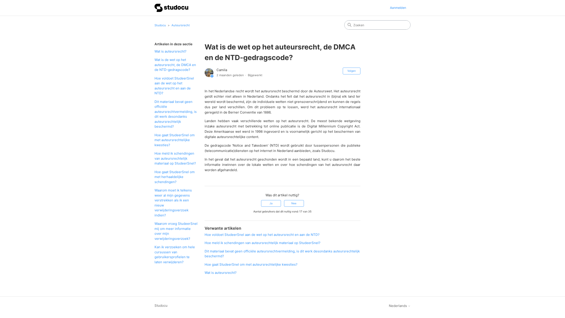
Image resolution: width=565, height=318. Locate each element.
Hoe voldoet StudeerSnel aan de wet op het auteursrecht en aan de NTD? (174, 85)
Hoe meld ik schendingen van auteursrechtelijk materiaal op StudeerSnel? (175, 158)
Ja (271, 203)
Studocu (160, 25)
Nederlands (398, 306)
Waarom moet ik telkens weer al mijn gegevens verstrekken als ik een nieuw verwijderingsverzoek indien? (173, 202)
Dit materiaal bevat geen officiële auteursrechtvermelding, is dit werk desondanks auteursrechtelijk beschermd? (175, 114)
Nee (293, 203)
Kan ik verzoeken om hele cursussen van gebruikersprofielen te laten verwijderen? (174, 254)
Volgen (351, 70)
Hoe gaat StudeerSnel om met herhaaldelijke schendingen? (174, 177)
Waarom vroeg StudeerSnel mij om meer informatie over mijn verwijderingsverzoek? (176, 231)
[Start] (171, 8)
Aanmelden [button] (398, 7)
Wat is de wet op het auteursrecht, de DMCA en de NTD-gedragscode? (175, 65)
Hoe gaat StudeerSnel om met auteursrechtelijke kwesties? (174, 140)
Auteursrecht (180, 25)
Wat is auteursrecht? (170, 51)
